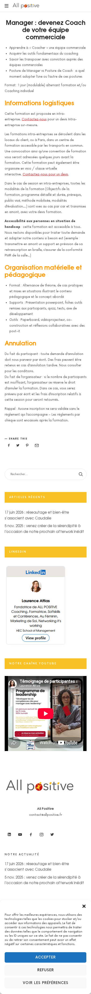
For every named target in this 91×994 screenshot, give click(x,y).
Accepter (45, 957)
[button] (84, 906)
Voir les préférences (45, 983)
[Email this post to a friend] (36, 445)
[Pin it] (27, 445)
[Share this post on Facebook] (9, 445)
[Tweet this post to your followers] (18, 445)
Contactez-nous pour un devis (45, 174)
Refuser (45, 970)
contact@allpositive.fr (45, 815)
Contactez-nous (34, 119)
